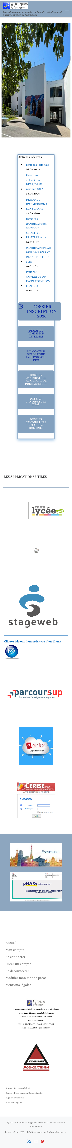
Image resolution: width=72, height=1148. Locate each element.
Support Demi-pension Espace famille (24, 1093)
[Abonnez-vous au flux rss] (29, 1141)
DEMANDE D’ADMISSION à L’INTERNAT (36, 204)
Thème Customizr (57, 1132)
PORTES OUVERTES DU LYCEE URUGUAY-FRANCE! (38, 278)
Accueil (11, 943)
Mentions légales (18, 985)
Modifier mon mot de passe (26, 978)
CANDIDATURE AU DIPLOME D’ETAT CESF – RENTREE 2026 (38, 254)
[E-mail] (36, 1141)
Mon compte (15, 950)
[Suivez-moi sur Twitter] (43, 1141)
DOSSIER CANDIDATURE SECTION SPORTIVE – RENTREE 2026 (36, 228)
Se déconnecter (17, 971)
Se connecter (16, 957)
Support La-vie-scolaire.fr (18, 1088)
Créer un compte (18, 964)
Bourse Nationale (37, 164)
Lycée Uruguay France (31, 1122)
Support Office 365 (15, 1098)
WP (22, 1132)
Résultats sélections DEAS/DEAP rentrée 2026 (34, 182)
